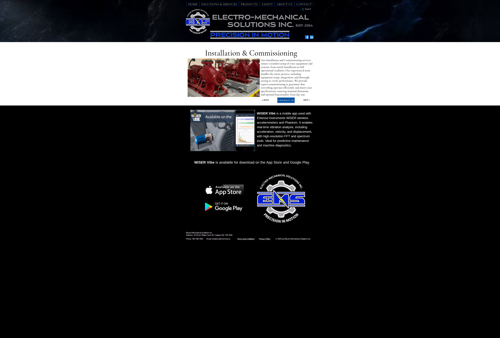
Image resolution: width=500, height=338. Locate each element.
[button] (307, 9)
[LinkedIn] (312, 37)
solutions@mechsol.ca (221, 239)
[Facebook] (307, 37)
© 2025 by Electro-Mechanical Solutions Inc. (293, 239)
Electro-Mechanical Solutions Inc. (199, 233)
